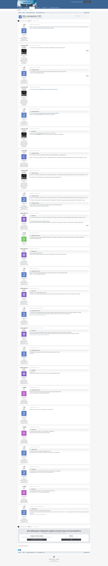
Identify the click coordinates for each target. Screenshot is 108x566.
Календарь (25, 9)
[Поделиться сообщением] (88, 24)
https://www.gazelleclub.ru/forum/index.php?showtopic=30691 (46, 89)
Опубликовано (35, 24)
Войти (71, 539)
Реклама (57, 559)
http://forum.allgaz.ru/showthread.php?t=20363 (45, 28)
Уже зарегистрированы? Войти (76, 1)
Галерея (37, 7)
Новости (26, 7)
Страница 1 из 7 (36, 20)
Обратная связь (52, 559)
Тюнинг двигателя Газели (38, 17)
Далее (29, 526)
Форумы (19, 9)
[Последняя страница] (31, 21)
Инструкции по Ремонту (54, 7)
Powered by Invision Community (54, 561)
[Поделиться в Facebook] (20, 550)
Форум (32, 7)
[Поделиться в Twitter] (18, 550)
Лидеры (30, 9)
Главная (20, 7)
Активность (45, 7)
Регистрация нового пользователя (36, 539)
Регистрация (87, 1)
